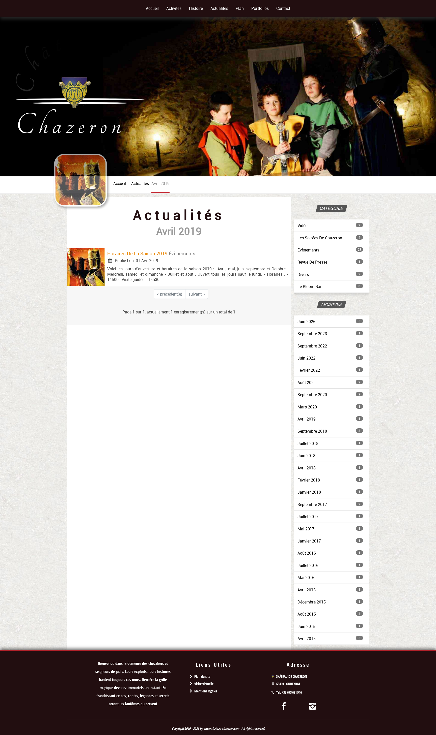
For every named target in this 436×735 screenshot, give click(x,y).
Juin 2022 (328, 358)
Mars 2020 (328, 407)
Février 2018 (328, 480)
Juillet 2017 (328, 516)
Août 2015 (328, 614)
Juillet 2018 (328, 443)
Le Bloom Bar (328, 286)
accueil (119, 183)
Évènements (329, 250)
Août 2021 (328, 382)
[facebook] (283, 705)
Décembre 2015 (328, 602)
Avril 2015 (328, 638)
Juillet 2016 (328, 565)
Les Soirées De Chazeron (328, 238)
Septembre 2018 (328, 431)
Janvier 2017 (328, 541)
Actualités (140, 183)
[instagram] (312, 705)
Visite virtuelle (203, 683)
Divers (328, 274)
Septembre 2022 (328, 346)
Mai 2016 (328, 577)
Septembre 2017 (328, 504)
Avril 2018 (328, 468)
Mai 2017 (328, 529)
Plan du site (202, 676)
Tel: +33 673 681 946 (289, 692)
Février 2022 (328, 370)
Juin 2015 (328, 626)
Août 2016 (328, 553)
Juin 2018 (328, 455)
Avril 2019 (328, 419)
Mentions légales (205, 691)
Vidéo (328, 225)
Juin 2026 (328, 321)
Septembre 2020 (328, 394)
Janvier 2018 (328, 492)
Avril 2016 (328, 590)
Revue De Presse (328, 262)
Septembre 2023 (328, 333)
